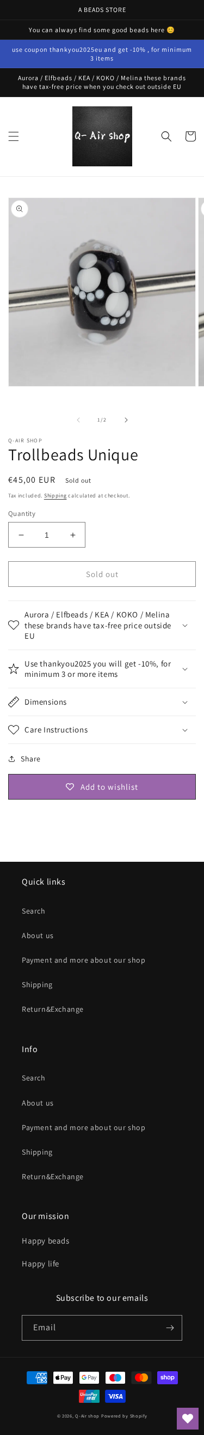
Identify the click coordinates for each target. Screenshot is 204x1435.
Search (34, 911)
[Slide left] (78, 420)
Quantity (21, 513)
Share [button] (31, 759)
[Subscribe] (170, 1328)
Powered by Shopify (124, 1416)
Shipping (55, 495)
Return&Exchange (53, 1009)
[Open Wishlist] (188, 1419)
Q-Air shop (87, 1416)
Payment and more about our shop (84, 960)
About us (38, 935)
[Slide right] (126, 420)
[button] (14, 136)
